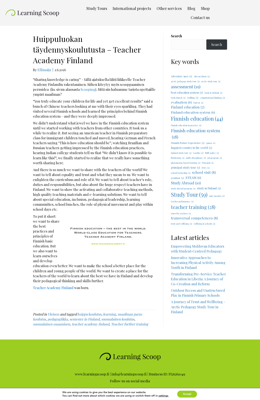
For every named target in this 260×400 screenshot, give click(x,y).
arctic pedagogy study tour (185, 81)
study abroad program (183, 188)
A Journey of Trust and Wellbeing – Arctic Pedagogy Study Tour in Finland (199, 312)
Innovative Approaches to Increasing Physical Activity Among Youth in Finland (198, 262)
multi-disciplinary (196, 157)
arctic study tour (210, 81)
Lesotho (198, 152)
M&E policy (212, 152)
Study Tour (189, 194)
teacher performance (182, 201)
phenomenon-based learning (185, 162)
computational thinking (212, 97)
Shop (205, 8)
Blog (191, 8)
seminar (177, 177)
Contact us (200, 17)
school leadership (180, 172)
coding (192, 97)
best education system (187, 92)
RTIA (205, 167)
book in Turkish (213, 92)
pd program (214, 157)
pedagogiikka (58, 319)
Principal (207, 162)
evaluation (181, 102)
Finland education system (193, 112)
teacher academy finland (90, 324)
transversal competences (194, 218)
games (210, 143)
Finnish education (197, 118)
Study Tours (96, 8)
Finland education (187, 107)
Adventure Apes (181, 76)
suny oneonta (216, 195)
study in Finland (209, 188)
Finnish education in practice (186, 125)
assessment (185, 86)
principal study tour (185, 167)
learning (109, 314)
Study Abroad (186, 182)
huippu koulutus (89, 314)
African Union (202, 76)
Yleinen (53, 314)
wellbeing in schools (204, 223)
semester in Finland (84, 319)
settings (163, 396)
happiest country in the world (191, 148)
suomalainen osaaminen (51, 324)
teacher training (193, 207)
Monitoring (177, 157)
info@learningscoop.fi (129, 374)
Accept (187, 394)
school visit (204, 172)
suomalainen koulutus (117, 319)
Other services (169, 8)
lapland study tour (181, 152)
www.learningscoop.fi (92, 374)
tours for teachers (181, 213)
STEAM (193, 177)
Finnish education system (195, 133)
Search (176, 36)
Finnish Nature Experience (187, 142)
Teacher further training (129, 324)
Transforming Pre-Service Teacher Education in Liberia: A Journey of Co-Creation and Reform (198, 279)
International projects (132, 8)
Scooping (88, 89)
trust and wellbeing (181, 223)
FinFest (198, 102)
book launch (178, 97)
